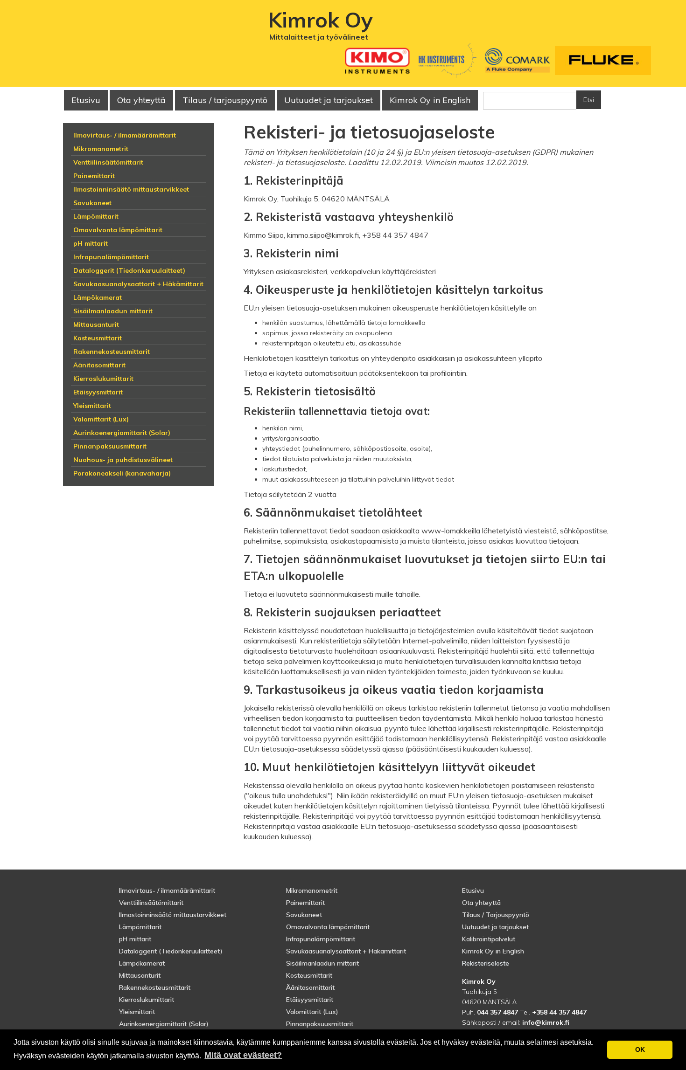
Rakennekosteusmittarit (154, 987)
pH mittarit (135, 939)
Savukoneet (304, 915)
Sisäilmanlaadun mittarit (322, 963)
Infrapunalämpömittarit (320, 939)
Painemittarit (305, 902)
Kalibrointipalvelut (488, 939)
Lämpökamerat (142, 963)
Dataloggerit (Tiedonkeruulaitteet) (171, 951)
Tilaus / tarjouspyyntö (224, 100)
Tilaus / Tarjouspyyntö (495, 915)
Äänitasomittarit (310, 987)
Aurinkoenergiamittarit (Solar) (164, 1024)
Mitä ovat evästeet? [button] (243, 1055)
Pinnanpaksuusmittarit (319, 1024)
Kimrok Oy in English (430, 100)
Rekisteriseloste (485, 963)
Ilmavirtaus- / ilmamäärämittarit (167, 890)
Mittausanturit (140, 975)
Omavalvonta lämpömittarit (328, 927)
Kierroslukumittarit (146, 999)
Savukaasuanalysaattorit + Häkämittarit (346, 951)
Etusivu (85, 100)
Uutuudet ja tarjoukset (495, 927)
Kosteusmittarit (309, 975)
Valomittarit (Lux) (312, 1012)
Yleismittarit (137, 1012)
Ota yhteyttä (141, 100)
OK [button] (640, 1049)
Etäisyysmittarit (309, 999)
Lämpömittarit (140, 927)
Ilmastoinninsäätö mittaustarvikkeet (172, 915)
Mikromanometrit (311, 890)
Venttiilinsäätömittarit (151, 902)
